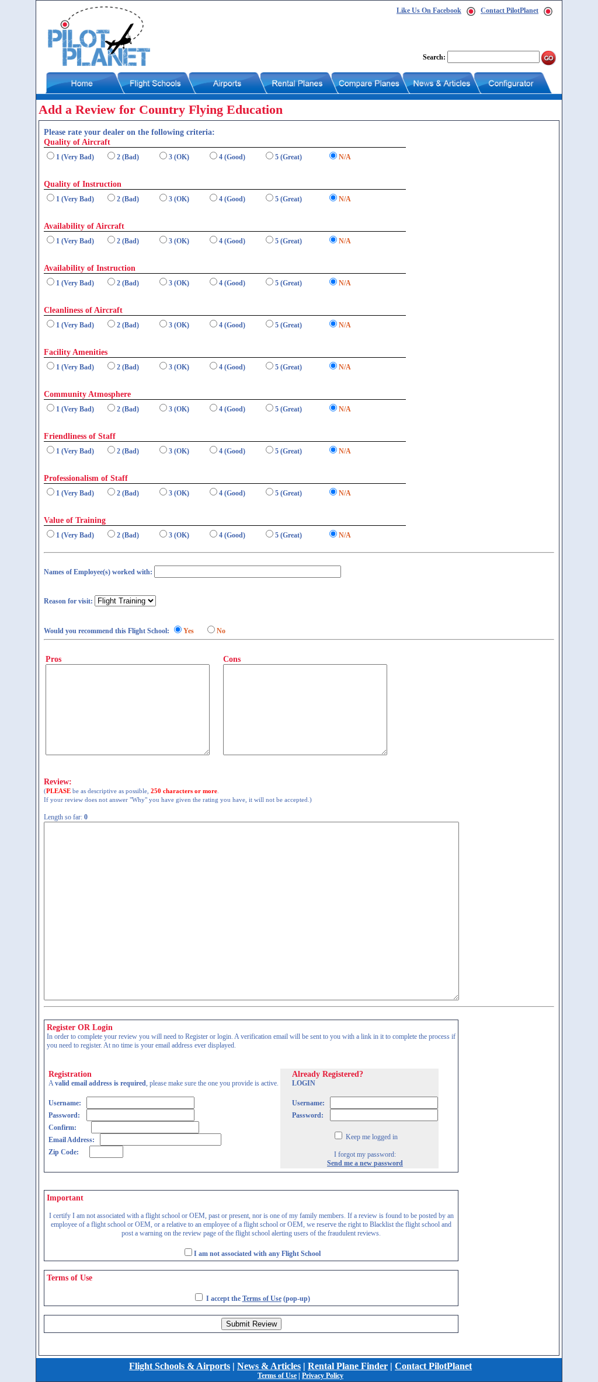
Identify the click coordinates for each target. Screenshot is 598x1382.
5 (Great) (288, 157)
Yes (188, 631)
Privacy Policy (322, 1375)
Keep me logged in (371, 1137)
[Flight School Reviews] (99, 64)
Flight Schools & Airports (179, 1366)
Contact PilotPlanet (509, 10)
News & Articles (269, 1366)
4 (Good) (232, 157)
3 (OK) (179, 157)
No (221, 631)
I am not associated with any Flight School (257, 1254)
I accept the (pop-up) (258, 1298)
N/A (345, 157)
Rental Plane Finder (348, 1366)
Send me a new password (365, 1163)
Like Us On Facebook (429, 10)
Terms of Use (261, 1298)
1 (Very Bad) (75, 157)
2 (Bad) (128, 157)
